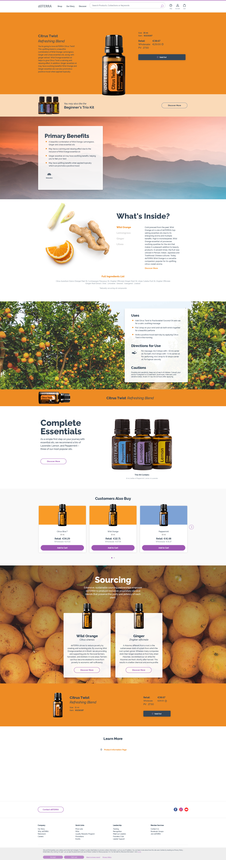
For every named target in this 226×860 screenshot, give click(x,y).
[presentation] (191, 527)
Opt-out (74, 857)
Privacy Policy (107, 857)
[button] (111, 557)
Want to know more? (93, 857)
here (139, 852)
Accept (53, 857)
